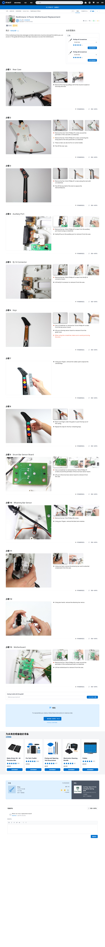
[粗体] (9, 822)
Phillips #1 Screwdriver (80, 39)
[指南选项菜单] (97, 11)
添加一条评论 (92, 115)
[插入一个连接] (17, 822)
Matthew (14, 815)
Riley (20, 20)
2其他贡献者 (66, 783)
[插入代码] (14, 822)
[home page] (6, 2)
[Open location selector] (89, 2)
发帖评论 (94, 836)
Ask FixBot (91, 697)
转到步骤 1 (13, 31)
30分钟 (10, 25)
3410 (86, 21)
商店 (31, 2)
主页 (7, 11)
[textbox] (52, 829)
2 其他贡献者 (27, 20)
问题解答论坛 (84, 11)
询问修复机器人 (81, 109)
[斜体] (11, 822)
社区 (25, 2)
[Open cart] (93, 2)
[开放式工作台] (85, 2)
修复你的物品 (17, 2)
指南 (78, 11)
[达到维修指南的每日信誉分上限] (65, 790)
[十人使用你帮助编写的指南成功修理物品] (68, 790)
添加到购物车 (92, 48)
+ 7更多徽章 (66, 792)
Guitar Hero (26, 11)
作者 (9, 783)
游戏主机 (12, 11)
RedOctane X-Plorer (36, 11)
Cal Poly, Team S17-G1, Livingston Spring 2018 (90, 788)
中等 (16, 25)
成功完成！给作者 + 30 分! (53, 718)
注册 (98, 2)
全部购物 (8, 737)
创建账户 (56, 7)
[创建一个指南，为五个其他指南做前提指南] (61, 790)
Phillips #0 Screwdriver (80, 52)
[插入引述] (19, 822)
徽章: (67, 786)
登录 (102, 2)
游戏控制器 (18, 11)
